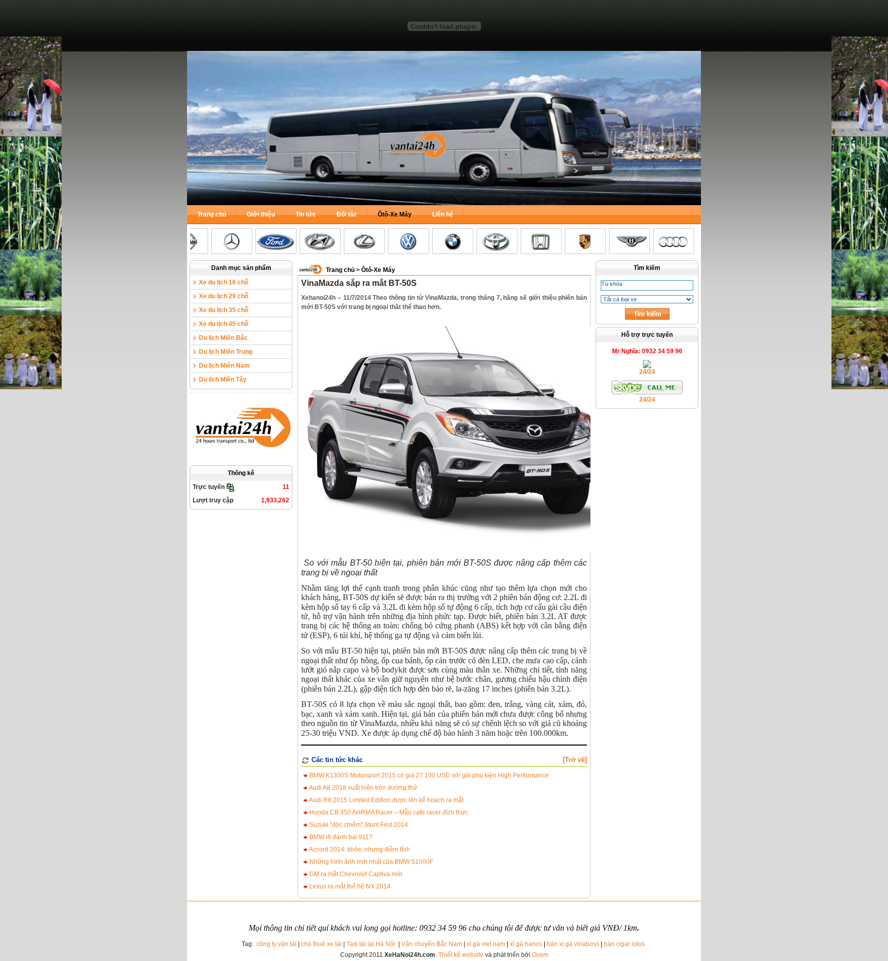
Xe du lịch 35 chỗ (223, 310)
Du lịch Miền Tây (223, 379)
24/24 (647, 371)
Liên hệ (442, 214)
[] (575, 760)
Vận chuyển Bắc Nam (431, 944)
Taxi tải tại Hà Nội (371, 944)
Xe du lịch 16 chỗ (223, 282)
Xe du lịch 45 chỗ (223, 324)
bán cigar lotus (624, 944)
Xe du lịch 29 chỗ (223, 296)
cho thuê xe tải (321, 944)
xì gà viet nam (486, 944)
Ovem (540, 954)
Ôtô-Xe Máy (395, 214)
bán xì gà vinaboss (573, 944)
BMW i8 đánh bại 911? (340, 837)
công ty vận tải (276, 944)
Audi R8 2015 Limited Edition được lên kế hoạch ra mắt (386, 800)
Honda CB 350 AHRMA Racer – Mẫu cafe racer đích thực (388, 812)
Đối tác (347, 214)
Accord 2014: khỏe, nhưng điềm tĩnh (359, 849)
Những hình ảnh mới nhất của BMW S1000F (370, 861)
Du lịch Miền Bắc (223, 337)
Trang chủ (211, 214)
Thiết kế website (461, 954)
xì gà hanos (526, 944)
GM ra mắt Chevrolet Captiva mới (355, 874)
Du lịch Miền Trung (225, 351)
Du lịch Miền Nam (224, 365)
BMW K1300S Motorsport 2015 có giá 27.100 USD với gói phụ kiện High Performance (428, 775)
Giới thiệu (261, 214)
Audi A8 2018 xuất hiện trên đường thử (362, 787)
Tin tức (305, 214)
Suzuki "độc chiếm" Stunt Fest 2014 (358, 824)
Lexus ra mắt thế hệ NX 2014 (349, 886)
